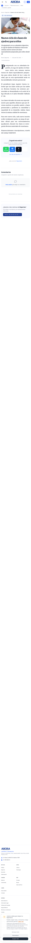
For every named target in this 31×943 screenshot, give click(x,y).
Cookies (2, 912)
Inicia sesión (9, 184)
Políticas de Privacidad (5, 905)
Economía (3, 872)
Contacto (3, 893)
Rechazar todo (15, 932)
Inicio (2, 12)
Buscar (17, 882)
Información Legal (4, 903)
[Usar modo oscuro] (24, 2)
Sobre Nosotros (4, 900)
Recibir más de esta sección (12, 214)
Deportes (7, 5)
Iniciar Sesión (3, 890)
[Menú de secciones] (2, 2)
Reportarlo (19, 161)
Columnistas (3, 882)
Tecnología (18, 869)
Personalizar (15, 935)
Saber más (21, 921)
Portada (18, 880)
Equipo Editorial (4, 907)
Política (2, 867)
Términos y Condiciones (6, 909)
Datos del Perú (19, 884)
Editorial (3, 880)
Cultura (17, 867)
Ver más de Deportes (14, 154)
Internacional (3, 874)
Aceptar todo (15, 938)
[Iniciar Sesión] (28, 2)
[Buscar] (6, 2)
